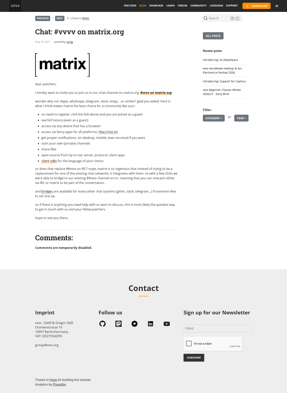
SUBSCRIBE (194, 357)
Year (240, 118)
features (130, 5)
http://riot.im (108, 132)
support (232, 5)
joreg (70, 41)
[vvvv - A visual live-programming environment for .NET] (15, 6)
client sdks (49, 161)
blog (142, 5)
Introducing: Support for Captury (224, 81)
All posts (213, 36)
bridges (47, 191)
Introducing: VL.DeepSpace (220, 60)
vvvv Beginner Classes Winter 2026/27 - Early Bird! (222, 92)
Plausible (59, 384)
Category (212, 118)
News (85, 18)
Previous (43, 18)
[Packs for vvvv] (277, 6)
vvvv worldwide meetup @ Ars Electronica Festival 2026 (222, 70)
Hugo (53, 379)
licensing (216, 5)
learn (170, 5)
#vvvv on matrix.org (156, 92)
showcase (156, 5)
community (198, 5)
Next (60, 18)
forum (182, 5)
